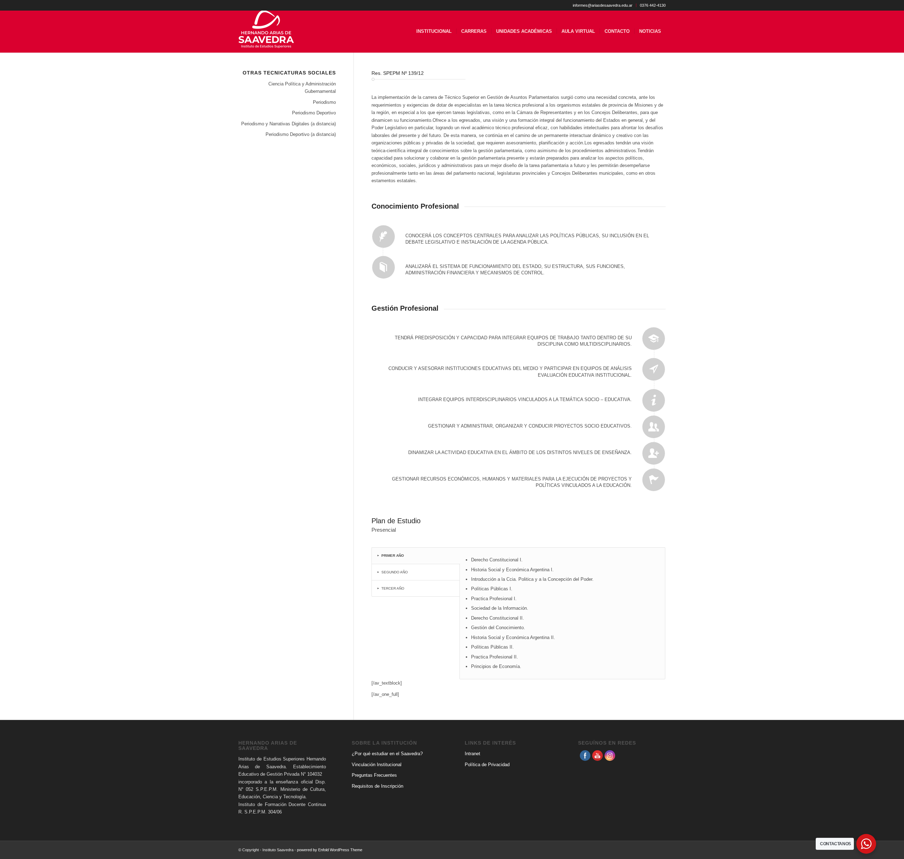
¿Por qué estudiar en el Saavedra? (387, 753)
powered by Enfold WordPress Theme (329, 850)
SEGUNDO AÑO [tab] (394, 572)
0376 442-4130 (653, 5)
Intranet (472, 753)
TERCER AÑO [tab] (392, 588)
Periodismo (324, 102)
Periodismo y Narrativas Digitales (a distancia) (288, 123)
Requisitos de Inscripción (377, 786)
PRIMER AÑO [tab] (392, 555)
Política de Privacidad (487, 764)
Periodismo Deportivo (314, 112)
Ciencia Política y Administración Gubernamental (302, 87)
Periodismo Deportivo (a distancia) (301, 134)
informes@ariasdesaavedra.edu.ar (602, 5)
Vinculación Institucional (377, 764)
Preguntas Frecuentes (374, 775)
